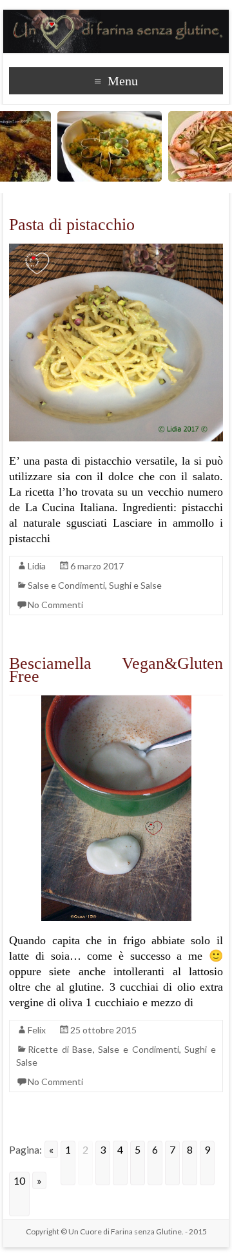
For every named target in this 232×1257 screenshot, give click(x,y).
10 (19, 1180)
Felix (37, 1029)
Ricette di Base (60, 1049)
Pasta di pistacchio (72, 224)
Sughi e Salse (135, 585)
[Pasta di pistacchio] (116, 250)
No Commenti (55, 604)
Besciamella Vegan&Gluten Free (116, 670)
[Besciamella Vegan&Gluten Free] (116, 701)
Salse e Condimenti (66, 585)
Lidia (37, 565)
